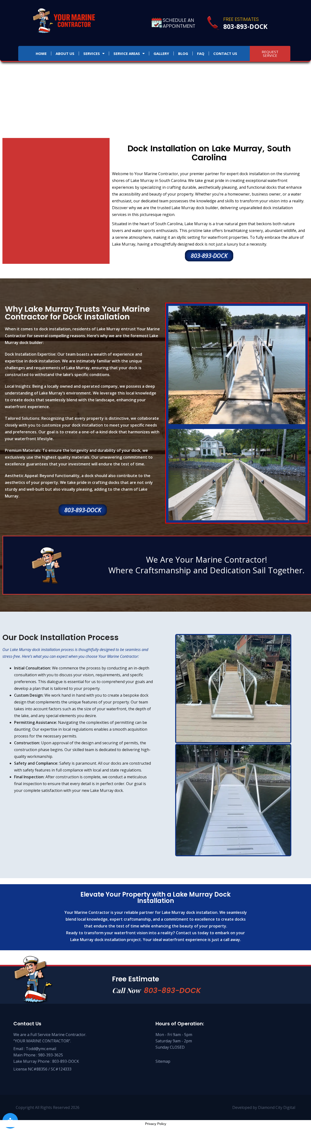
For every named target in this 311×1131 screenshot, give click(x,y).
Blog (183, 53)
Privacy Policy (155, 1124)
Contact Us (225, 53)
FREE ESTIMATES (241, 19)
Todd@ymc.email (41, 1048)
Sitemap (163, 1061)
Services (91, 53)
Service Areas (126, 53)
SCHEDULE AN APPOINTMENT (179, 23)
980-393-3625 (50, 1055)
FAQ (200, 53)
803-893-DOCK (172, 990)
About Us (65, 53)
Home (41, 53)
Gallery (161, 53)
